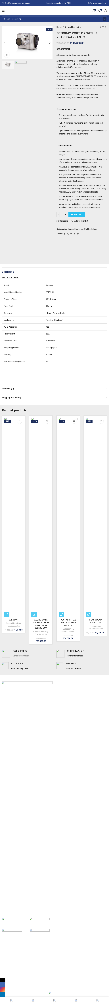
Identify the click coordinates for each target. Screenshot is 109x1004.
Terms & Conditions (10, 977)
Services (60, 690)
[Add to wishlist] (19, 421)
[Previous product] (100, 27)
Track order (61, 977)
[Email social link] (71, 233)
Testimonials (62, 705)
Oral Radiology (90, 229)
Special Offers (8, 953)
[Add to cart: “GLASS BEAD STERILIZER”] (88, 614)
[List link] (27, 888)
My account (61, 953)
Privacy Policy (8, 958)
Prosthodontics (13, 626)
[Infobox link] (15, 654)
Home (59, 27)
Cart (58, 958)
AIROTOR (13, 620)
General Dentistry (72, 27)
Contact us (61, 714)
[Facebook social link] (64, 233)
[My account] (105, 10)
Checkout (60, 973)
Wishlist (59, 963)
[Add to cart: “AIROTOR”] (6, 614)
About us (60, 686)
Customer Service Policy (12, 973)
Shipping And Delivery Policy (14, 968)
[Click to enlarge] (6, 55)
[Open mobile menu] (3, 10)
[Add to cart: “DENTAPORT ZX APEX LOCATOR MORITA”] (61, 614)
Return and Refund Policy (13, 963)
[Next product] (105, 27)
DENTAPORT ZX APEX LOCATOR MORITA (68, 623)
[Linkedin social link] (74, 233)
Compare (60, 968)
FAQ (58, 695)
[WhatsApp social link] (77, 233)
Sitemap (60, 710)
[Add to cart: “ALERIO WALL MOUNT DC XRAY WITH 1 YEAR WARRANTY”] (34, 614)
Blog (58, 700)
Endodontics (68, 629)
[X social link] (68, 233)
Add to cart (76, 214)
